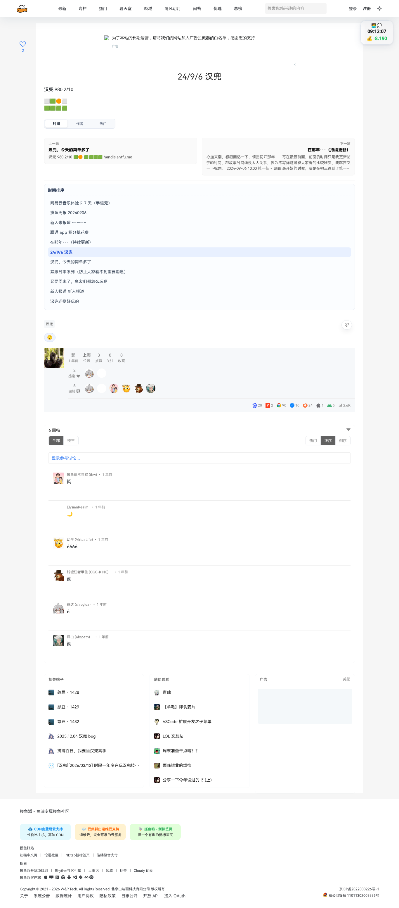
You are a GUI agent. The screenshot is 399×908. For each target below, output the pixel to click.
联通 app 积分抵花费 (69, 232)
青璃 (167, 692)
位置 (87, 358)
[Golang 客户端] (86, 878)
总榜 (238, 8)
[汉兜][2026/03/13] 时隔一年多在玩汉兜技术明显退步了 (98, 765)
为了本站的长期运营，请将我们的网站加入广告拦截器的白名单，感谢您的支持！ (185, 37)
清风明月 (172, 8)
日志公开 (129, 895)
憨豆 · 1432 (68, 721)
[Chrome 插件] (63, 878)
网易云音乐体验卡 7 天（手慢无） (81, 203)
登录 (353, 8)
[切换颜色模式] (379, 8)
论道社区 (51, 855)
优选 (218, 8)
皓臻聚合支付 (107, 855)
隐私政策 (107, 895)
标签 (123, 871)
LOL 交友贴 (173, 736)
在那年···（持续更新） (71, 242)
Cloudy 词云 (143, 871)
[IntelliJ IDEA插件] (57, 878)
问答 (197, 8)
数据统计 (63, 895)
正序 (328, 440)
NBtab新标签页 (77, 855)
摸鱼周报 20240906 (68, 212)
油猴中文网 (28, 855)
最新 (62, 8)
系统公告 (42, 895)
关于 (24, 895)
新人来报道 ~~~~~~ (68, 222)
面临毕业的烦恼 (177, 765)
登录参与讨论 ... (66, 458)
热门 (103, 8)
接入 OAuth (174, 895)
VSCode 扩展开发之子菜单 (187, 721)
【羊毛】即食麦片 (179, 706)
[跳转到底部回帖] (348, 430)
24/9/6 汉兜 (61, 252)
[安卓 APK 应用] (69, 878)
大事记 (93, 871)
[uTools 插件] (91, 878)
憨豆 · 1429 (68, 706)
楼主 (71, 440)
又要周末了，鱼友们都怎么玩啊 (78, 281)
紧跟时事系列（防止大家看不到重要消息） (89, 271)
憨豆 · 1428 (68, 692)
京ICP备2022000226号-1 (359, 889)
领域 (148, 8)
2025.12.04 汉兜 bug (76, 736)
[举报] (346, 325)
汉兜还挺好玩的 (64, 301)
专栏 (83, 8)
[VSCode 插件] (75, 878)
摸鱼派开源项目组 (34, 871)
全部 (56, 440)
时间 (56, 124)
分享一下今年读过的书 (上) (187, 780)
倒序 (343, 440)
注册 (367, 8)
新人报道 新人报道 (67, 291)
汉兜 (49, 324)
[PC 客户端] (51, 878)
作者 (79, 124)
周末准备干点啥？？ (181, 750)
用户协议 (85, 895)
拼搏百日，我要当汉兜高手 (81, 750)
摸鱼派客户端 (30, 878)
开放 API (151, 895)
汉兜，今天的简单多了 (70, 261)
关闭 (347, 679)
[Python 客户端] (81, 878)
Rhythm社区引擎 (68, 871)
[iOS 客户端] (46, 878)
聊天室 (125, 8)
